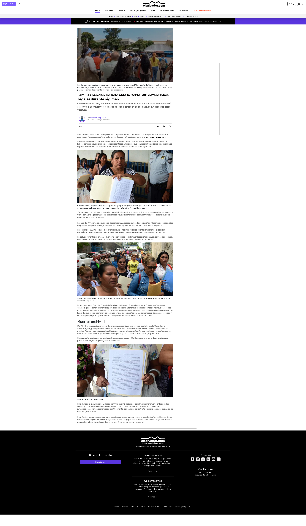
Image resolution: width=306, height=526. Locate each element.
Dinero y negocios (138, 10)
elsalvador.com (165, 21)
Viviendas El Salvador (174, 16)
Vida (153, 10)
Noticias (109, 10)
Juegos (142, 16)
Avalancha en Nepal (123, 16)
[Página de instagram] (203, 460)
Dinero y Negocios (183, 506)
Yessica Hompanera (98, 118)
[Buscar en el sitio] (18, 4)
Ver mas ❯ (152, 471)
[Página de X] (198, 460)
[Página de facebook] (192, 460)
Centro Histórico (192, 16)
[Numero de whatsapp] (208, 460)
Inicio (97, 10)
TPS (135, 16)
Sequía (111, 16)
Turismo (121, 10)
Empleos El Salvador (156, 16)
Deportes (183, 10)
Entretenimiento (167, 10)
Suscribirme (100, 462)
